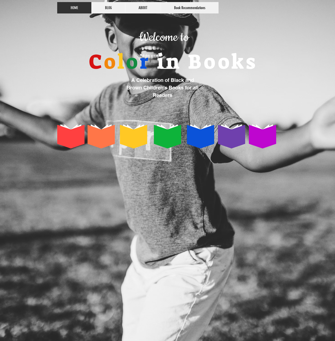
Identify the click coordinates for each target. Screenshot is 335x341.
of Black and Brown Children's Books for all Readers (162, 87)
